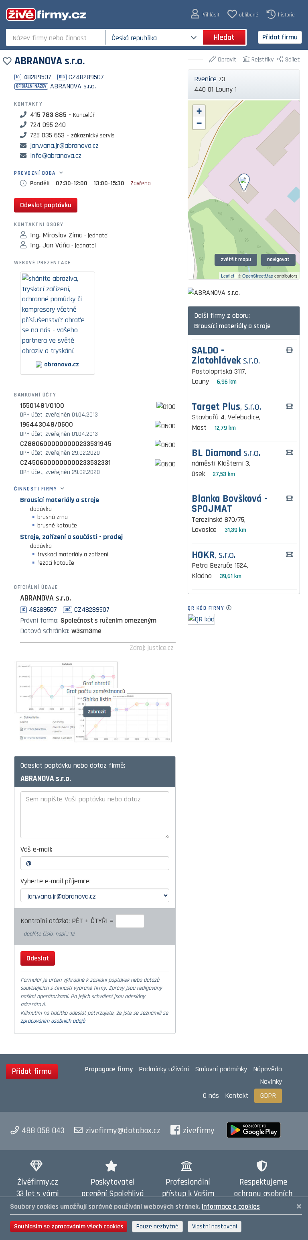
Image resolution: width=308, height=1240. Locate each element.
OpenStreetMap (257, 275)
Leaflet (227, 275)
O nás (211, 1095)
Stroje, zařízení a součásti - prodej (71, 536)
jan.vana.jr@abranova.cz (64, 145)
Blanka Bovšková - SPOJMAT (229, 504)
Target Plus (226, 407)
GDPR (268, 1095)
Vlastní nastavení (214, 1226)
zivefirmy (199, 1131)
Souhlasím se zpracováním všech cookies (68, 1226)
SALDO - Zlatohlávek (226, 356)
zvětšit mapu (236, 259)
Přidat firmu (280, 37)
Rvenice (205, 79)
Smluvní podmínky (221, 1069)
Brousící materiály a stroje (59, 500)
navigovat (278, 259)
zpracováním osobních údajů (52, 1021)
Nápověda (267, 1069)
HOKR (213, 555)
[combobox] (56, 37)
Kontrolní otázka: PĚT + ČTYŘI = (68, 920)
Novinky (271, 1081)
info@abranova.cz (55, 155)
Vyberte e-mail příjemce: (55, 881)
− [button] (199, 123)
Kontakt (236, 1095)
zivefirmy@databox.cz (122, 1131)
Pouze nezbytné (157, 1226)
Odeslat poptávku (45, 205)
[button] (205, 14)
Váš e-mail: (36, 849)
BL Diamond (226, 453)
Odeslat (37, 958)
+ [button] (199, 111)
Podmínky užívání (164, 1069)
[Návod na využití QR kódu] (231, 608)
